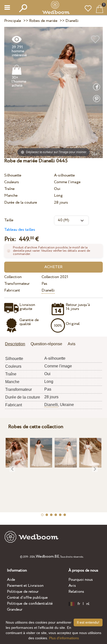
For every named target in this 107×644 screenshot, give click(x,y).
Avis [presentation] (71, 344)
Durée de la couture (20, 202)
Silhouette (12, 175)
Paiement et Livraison (25, 585)
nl (87, 604)
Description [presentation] (15, 344)
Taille (8, 220)
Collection (13, 277)
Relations (76, 591)
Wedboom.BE (47, 556)
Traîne (9, 188)
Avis (72, 585)
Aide (11, 580)
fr (78, 604)
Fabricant (12, 290)
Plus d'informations (64, 638)
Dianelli (48, 290)
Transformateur (17, 283)
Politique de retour (23, 591)
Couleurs (11, 182)
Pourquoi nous (80, 580)
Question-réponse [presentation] (46, 344)
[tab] (17, 344)
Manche (11, 195)
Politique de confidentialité (30, 603)
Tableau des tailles (19, 230)
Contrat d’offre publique (27, 597)
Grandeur (14, 609)
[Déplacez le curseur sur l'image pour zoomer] (53, 92)
